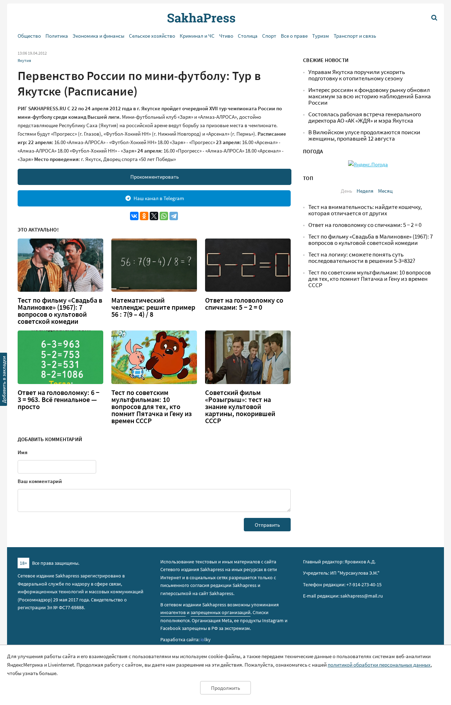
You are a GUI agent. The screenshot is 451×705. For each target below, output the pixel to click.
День (346, 190)
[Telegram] (173, 216)
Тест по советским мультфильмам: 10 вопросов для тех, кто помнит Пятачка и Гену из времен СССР (151, 406)
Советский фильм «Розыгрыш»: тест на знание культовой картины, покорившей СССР (240, 406)
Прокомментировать (154, 176)
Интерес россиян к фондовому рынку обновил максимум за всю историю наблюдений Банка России (369, 96)
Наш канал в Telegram (159, 198)
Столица (248, 35)
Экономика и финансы (98, 35)
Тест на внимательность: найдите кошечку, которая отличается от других (365, 210)
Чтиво (226, 35)
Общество (29, 35)
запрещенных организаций (221, 612)
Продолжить (225, 688)
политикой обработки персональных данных (379, 664)
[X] (154, 216)
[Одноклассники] (144, 216)
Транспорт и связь (355, 35)
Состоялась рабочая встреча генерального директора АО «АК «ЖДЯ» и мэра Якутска (364, 117)
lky (205, 639)
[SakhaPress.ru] (4, 380)
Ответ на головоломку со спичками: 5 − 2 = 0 (244, 303)
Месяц (385, 190)
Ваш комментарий (40, 481)
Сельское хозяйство (152, 35)
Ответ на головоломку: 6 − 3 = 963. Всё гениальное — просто (58, 399)
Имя (22, 452)
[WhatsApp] (164, 216)
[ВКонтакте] (134, 216)
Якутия (24, 60)
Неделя (365, 190)
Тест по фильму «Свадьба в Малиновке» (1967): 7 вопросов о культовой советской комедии (60, 311)
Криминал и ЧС (197, 35)
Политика (56, 35)
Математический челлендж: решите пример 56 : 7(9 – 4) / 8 (153, 307)
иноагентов (173, 612)
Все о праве (294, 35)
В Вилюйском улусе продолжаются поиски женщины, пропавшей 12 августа (364, 135)
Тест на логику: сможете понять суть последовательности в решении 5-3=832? (361, 258)
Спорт (269, 35)
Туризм (320, 35)
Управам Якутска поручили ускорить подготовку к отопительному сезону (356, 75)
